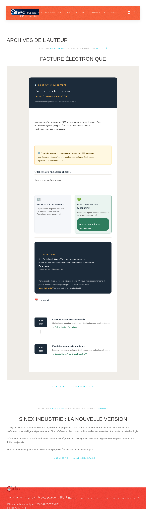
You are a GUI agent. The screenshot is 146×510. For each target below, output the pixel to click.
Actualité (101, 48)
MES (68, 13)
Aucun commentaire (84, 387)
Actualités (94, 13)
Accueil (31, 13)
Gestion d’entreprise (50, 13)
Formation (79, 13)
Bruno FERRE (57, 48)
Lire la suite (61, 387)
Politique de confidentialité (122, 498)
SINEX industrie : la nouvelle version (73, 419)
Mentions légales (91, 498)
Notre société (111, 13)
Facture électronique (73, 59)
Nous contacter (67, 498)
